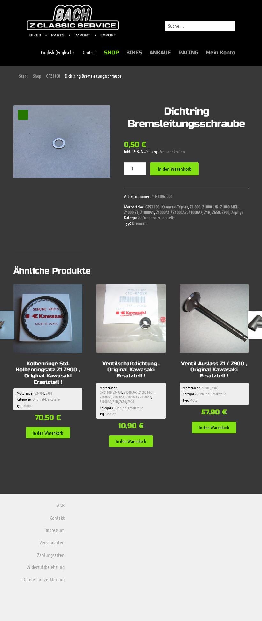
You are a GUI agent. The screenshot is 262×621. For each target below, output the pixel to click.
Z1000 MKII (229, 206)
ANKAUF (160, 52)
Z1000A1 (147, 212)
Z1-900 (195, 206)
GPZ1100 (53, 76)
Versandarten (52, 542)
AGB (61, 505)
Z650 (216, 212)
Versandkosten (172, 151)
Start (23, 76)
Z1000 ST (131, 212)
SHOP (111, 52)
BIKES (134, 52)
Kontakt (57, 518)
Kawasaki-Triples (174, 206)
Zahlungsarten (51, 555)
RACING (188, 52)
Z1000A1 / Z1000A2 (171, 212)
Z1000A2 (195, 212)
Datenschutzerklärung (43, 579)
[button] (23, 115)
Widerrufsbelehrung (46, 567)
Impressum (54, 530)
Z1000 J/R (210, 206)
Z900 (225, 212)
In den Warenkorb (174, 169)
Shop (37, 76)
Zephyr (237, 212)
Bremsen (139, 223)
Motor (28, 405)
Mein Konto (220, 52)
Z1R (207, 212)
